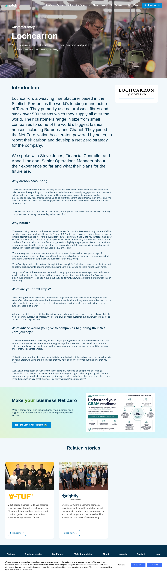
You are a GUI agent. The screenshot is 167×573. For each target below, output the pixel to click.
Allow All (155, 565)
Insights (104, 5)
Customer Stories (65, 5)
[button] (82, 5)
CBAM (135, 5)
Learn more (15, 533)
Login (127, 5)
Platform (50, 5)
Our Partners (81, 5)
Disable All (138, 565)
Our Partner (58, 554)
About (95, 5)
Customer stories (33, 554)
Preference (122, 565)
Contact (118, 5)
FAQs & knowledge (83, 554)
